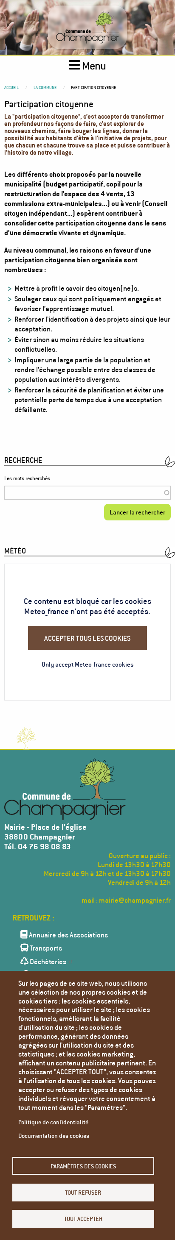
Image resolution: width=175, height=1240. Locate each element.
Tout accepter (83, 1218)
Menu (93, 65)
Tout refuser (83, 1192)
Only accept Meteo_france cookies (87, 664)
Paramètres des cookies (83, 1166)
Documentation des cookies (53, 1135)
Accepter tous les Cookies (87, 638)
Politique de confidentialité (53, 1122)
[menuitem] (87, 934)
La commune (45, 87)
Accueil (11, 87)
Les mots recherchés (27, 478)
